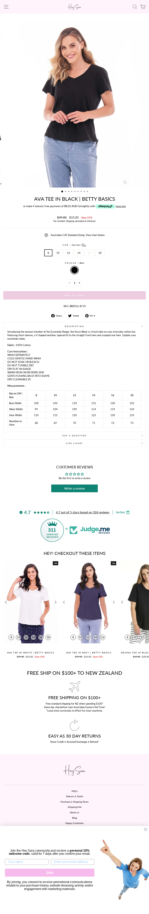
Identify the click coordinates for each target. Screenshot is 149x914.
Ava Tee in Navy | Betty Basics (89, 652)
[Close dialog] (145, 829)
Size (71, 245)
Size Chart (74, 443)
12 (68, 252)
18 (99, 252)
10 (58, 252)
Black (74, 270)
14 (79, 252)
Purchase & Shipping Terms (74, 801)
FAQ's (75, 791)
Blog (74, 817)
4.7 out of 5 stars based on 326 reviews (82, 512)
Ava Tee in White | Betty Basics (30, 652)
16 (89, 252)
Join (50, 872)
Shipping (70, 221)
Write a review (74, 488)
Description (74, 326)
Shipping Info (74, 807)
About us (74, 812)
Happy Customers (74, 823)
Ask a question (74, 435)
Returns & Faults (74, 796)
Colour (74, 263)
